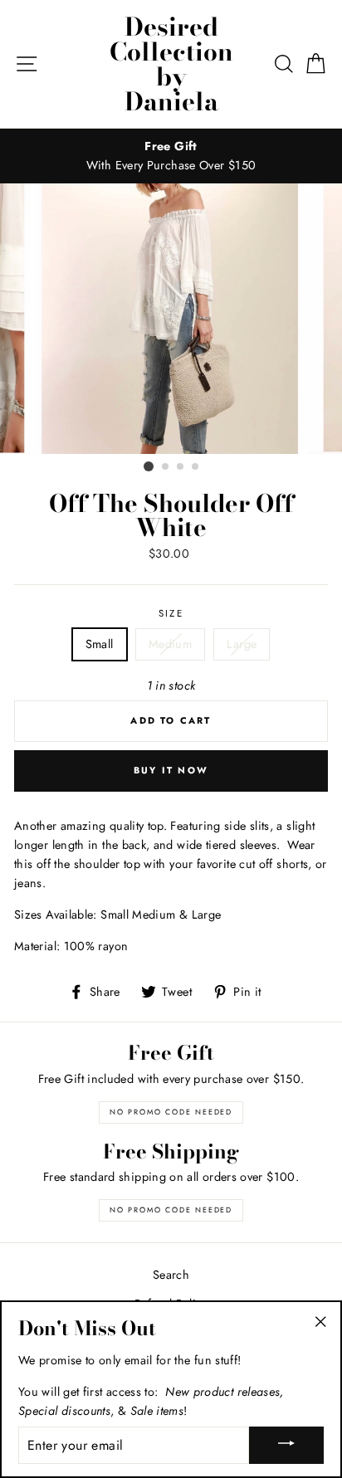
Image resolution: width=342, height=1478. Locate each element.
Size (171, 613)
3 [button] (181, 467)
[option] (171, 156)
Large (241, 644)
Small (100, 644)
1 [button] (149, 466)
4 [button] (196, 467)
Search (171, 1274)
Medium (170, 644)
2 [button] (166, 467)
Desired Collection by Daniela (171, 63)
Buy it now (171, 770)
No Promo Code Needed (171, 1111)
